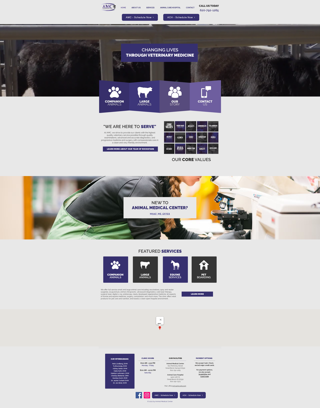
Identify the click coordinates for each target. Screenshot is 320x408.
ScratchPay (203, 374)
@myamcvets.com (179, 386)
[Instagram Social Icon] (147, 395)
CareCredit (204, 376)
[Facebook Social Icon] (139, 395)
